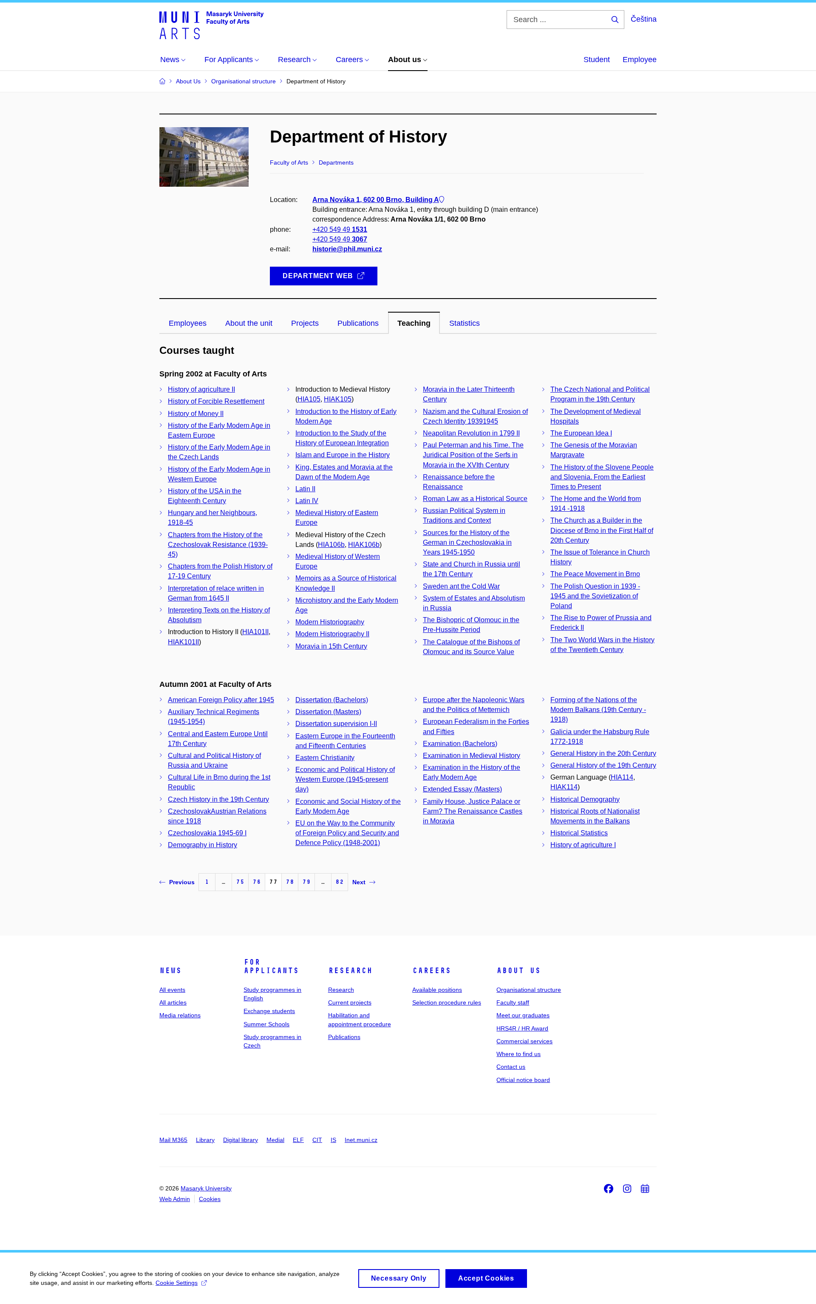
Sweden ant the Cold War (461, 586)
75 (240, 881)
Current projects (349, 1002)
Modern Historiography (329, 622)
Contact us (510, 1066)
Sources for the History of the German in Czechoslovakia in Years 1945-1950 (467, 542)
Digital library (240, 1139)
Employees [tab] (188, 323)
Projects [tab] (305, 323)
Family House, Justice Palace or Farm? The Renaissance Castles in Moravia (472, 811)
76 (256, 881)
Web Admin (174, 1199)
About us (518, 970)
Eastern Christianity (324, 757)
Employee (640, 59)
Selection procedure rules (446, 1002)
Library (205, 1139)
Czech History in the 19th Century (218, 799)
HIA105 (309, 399)
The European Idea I (581, 433)
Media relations (180, 1015)
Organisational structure (528, 989)
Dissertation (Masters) (328, 711)
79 (306, 881)
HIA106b (331, 544)
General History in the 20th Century (603, 753)
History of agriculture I (583, 844)
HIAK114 (564, 787)
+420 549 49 (339, 229)
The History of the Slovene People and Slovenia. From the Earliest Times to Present (602, 477)
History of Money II (196, 413)
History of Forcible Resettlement (216, 401)
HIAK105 (337, 399)
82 (339, 881)
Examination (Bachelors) (460, 743)
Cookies (210, 1199)
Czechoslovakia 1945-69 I (207, 833)
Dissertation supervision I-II (336, 723)
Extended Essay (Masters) (462, 789)
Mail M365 (173, 1139)
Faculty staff (512, 1002)
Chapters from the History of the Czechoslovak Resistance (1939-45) (218, 544)
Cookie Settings (177, 1282)
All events (172, 989)
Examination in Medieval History (471, 755)
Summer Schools (266, 1024)
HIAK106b (364, 544)
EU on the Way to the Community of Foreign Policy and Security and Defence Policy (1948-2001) (347, 833)
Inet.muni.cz (361, 1139)
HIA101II (255, 631)
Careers (431, 970)
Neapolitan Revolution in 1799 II (471, 433)
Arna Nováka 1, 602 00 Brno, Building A (375, 199)
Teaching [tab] (414, 323)
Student (597, 59)
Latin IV (306, 500)
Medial (275, 1139)
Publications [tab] (358, 323)
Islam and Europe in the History (342, 454)
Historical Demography (585, 799)
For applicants (271, 966)
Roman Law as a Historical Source (475, 498)
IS (333, 1139)
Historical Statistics (579, 833)
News (170, 970)
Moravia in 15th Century (331, 646)
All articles (173, 1002)
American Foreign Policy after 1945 (221, 699)
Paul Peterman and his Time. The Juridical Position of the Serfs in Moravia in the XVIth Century (473, 454)
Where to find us (518, 1054)
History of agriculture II (201, 389)
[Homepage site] (211, 24)
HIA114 (622, 777)
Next (359, 882)
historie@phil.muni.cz (347, 249)
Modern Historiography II (332, 634)
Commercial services (524, 1041)
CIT (317, 1139)
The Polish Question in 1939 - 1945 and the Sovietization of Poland (595, 596)
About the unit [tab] (248, 323)
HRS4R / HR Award (522, 1028)
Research (350, 970)
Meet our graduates (523, 1015)
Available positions (437, 989)
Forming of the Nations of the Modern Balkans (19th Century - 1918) (598, 709)
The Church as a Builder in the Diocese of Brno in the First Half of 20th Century (601, 530)
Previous (182, 882)
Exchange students (269, 1011)
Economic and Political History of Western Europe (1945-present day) (345, 779)
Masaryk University (206, 1188)
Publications (344, 1037)
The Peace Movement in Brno (595, 574)
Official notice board (523, 1079)
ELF (298, 1139)
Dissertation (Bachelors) (331, 699)
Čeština (644, 19)
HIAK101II (183, 642)
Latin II (305, 489)
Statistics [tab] (464, 323)
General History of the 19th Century (603, 765)
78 (290, 881)
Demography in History (202, 844)
